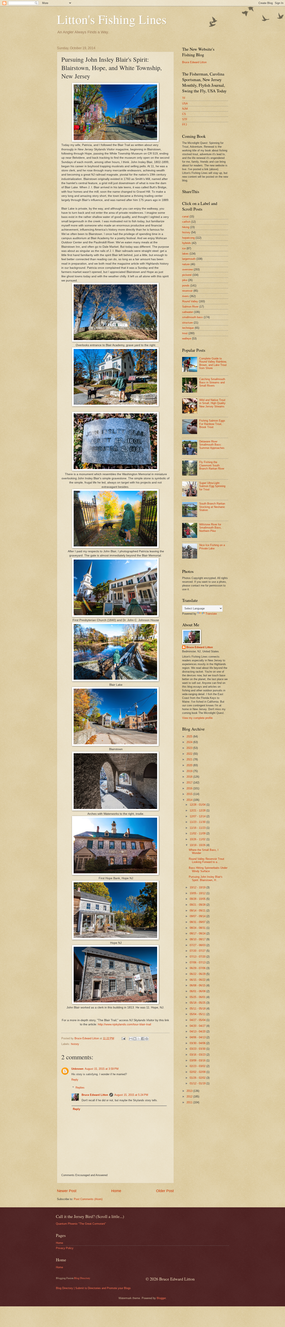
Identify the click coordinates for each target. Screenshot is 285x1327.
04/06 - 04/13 (198, 1037)
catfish (186, 221)
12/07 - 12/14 (198, 816)
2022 (190, 753)
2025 (190, 736)
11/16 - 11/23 (198, 827)
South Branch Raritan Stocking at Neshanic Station (212, 507)
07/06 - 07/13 (198, 962)
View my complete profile (197, 717)
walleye (186, 338)
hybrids (186, 243)
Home (116, 1191)
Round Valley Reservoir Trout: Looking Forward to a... (207, 860)
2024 (190, 742)
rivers (185, 296)
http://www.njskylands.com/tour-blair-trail (124, 1024)
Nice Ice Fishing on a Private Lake (212, 547)
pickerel (187, 274)
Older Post (165, 1191)
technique (188, 327)
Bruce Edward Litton (95, 1094)
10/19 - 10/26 (198, 845)
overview (187, 269)
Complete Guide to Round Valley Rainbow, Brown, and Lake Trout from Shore (213, 363)
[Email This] (131, 1039)
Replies (80, 1087)
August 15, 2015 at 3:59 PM (102, 1068)
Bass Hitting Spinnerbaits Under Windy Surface (208, 869)
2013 (190, 1090)
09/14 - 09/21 (198, 910)
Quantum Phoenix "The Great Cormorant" (81, 1223)
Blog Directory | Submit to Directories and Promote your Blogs (93, 1288)
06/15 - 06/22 (198, 979)
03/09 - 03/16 (198, 1060)
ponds (185, 285)
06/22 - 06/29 (198, 973)
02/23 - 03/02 (198, 1066)
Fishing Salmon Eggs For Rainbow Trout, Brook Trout (212, 424)
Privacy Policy (64, 1248)
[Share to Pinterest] (147, 1039)
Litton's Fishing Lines (111, 19)
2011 (190, 1102)
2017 (190, 782)
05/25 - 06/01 (198, 997)
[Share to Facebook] (143, 1039)
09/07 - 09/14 (198, 916)
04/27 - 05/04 (198, 1020)
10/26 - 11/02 (198, 839)
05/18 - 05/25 (198, 1002)
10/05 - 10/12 (198, 893)
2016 (190, 788)
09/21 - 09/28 (198, 904)
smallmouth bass (192, 317)
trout (185, 333)
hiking (185, 227)
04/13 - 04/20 (198, 1031)
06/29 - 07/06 (198, 968)
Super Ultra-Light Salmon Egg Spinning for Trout (212, 486)
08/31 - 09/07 (198, 922)
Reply (74, 1079)
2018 (190, 776)
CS (184, 114)
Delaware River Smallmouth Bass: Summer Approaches (211, 444)
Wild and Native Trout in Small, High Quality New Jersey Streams (212, 403)
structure (187, 322)
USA (185, 103)
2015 (190, 794)
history (75, 1044)
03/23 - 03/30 (198, 1048)
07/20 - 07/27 (198, 950)
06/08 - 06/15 (198, 985)
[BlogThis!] (135, 1039)
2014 (190, 799)
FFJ (184, 124)
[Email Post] (123, 1038)
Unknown (77, 1068)
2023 (190, 747)
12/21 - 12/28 (198, 810)
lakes (185, 253)
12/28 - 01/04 (198, 804)
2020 (190, 765)
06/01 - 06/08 (198, 991)
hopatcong (188, 237)
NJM (185, 108)
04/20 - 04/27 (198, 1025)
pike (184, 280)
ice (184, 248)
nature (186, 264)
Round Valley (190, 301)
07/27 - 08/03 (198, 945)
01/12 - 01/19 (198, 1083)
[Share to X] (139, 1039)
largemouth (188, 258)
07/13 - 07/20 (198, 956)
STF (184, 119)
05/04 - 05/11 (198, 1014)
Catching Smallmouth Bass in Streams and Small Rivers (212, 382)
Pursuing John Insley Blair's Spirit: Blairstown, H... (205, 878)
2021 (190, 759)
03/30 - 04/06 (198, 1043)
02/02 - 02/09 (198, 1071)
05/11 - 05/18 (198, 1008)
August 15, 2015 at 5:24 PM (131, 1094)
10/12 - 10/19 (198, 887)
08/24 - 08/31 (198, 927)
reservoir (187, 290)
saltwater (187, 312)
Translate (211, 613)
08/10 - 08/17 (198, 939)
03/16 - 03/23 (198, 1054)
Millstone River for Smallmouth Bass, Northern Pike (210, 527)
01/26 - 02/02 (198, 1077)
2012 (190, 1096)
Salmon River (190, 306)
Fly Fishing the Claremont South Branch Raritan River (211, 465)
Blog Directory (82, 1278)
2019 (190, 771)
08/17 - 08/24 (198, 933)
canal (185, 216)
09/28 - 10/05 (198, 898)
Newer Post (66, 1191)
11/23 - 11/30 (198, 822)
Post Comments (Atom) (88, 1199)
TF (183, 98)
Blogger (161, 1298)
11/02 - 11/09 (198, 833)
